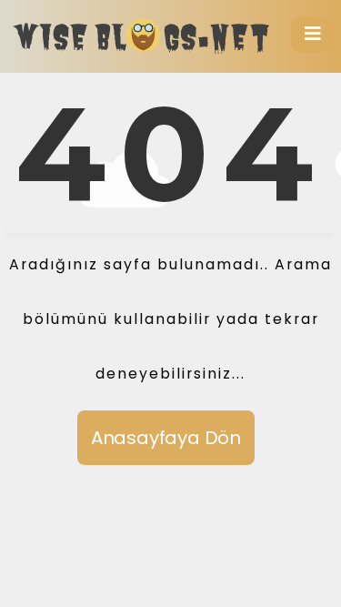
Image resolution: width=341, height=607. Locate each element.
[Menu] (313, 34)
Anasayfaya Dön (166, 437)
